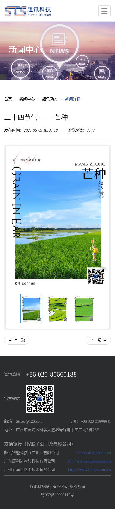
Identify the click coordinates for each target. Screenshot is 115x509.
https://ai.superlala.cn (94, 453)
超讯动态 (50, 99)
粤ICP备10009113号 (57, 495)
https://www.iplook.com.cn (89, 470)
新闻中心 (27, 99)
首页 (8, 99)
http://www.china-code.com (89, 461)
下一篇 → (98, 340)
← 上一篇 (16, 340)
